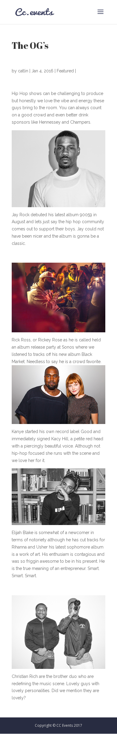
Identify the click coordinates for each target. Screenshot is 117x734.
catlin (23, 70)
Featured (65, 70)
